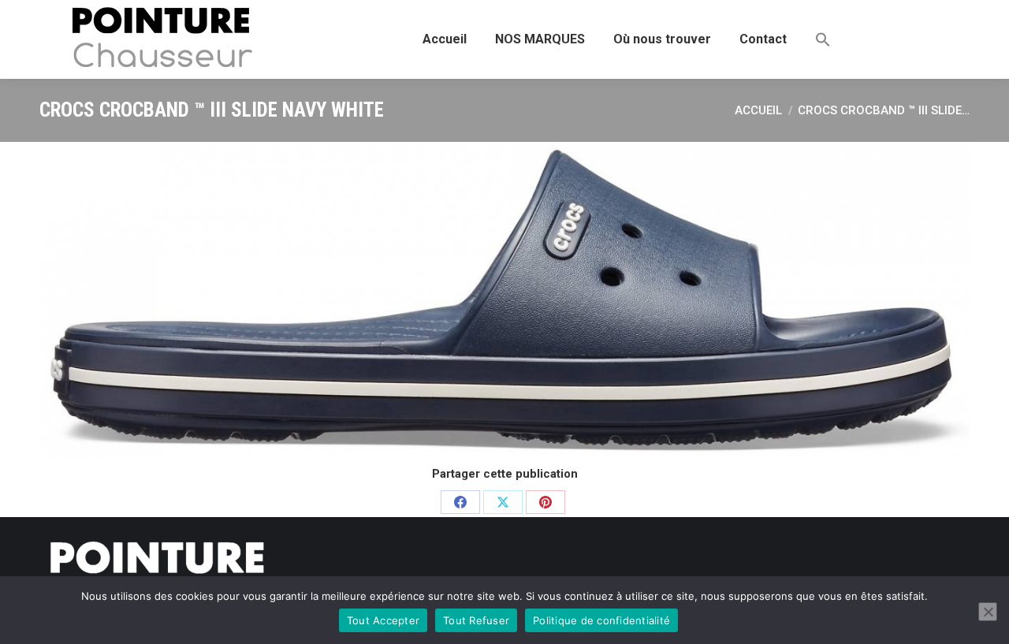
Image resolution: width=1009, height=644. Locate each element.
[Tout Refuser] (987, 611)
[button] (823, 39)
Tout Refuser (476, 620)
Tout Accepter (383, 620)
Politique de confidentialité (601, 620)
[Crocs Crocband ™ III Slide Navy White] (504, 301)
